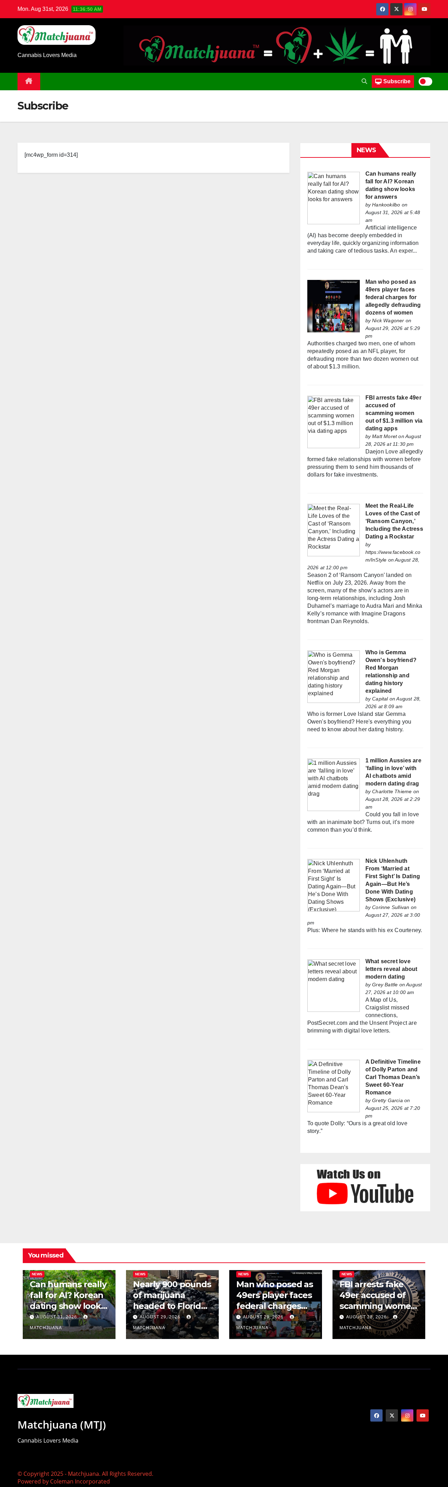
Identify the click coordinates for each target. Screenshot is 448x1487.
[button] (364, 81)
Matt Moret (384, 436)
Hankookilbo (386, 204)
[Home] (29, 81)
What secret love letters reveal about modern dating (391, 969)
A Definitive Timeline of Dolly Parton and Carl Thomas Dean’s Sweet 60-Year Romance (393, 1077)
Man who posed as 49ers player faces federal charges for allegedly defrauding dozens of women (393, 297)
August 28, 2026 (367, 1317)
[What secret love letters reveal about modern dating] (333, 985)
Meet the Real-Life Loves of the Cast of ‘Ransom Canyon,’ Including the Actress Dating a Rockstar (394, 521)
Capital (380, 699)
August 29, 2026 (161, 1317)
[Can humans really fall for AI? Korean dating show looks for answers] (333, 197)
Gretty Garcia (387, 1100)
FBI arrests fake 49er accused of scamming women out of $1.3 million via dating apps (394, 413)
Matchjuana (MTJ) (62, 1424)
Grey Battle (385, 984)
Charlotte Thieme (392, 791)
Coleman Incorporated (80, 1481)
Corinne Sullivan (390, 907)
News (37, 1274)
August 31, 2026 (57, 1317)
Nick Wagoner (388, 320)
